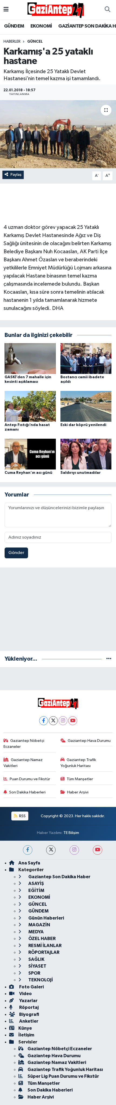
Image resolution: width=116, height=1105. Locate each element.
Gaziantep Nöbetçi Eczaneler (24, 744)
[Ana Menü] (6, 9)
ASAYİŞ (36, 883)
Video (25, 993)
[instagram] (74, 850)
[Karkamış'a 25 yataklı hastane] (58, 134)
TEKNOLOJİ (40, 980)
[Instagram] (63, 720)
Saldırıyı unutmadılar (80, 473)
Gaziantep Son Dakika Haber (59, 876)
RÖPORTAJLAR (43, 952)
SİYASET (37, 966)
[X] (53, 720)
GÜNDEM (14, 26)
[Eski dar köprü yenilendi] (86, 406)
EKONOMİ (41, 26)
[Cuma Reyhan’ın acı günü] (30, 454)
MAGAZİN (39, 924)
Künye (25, 1028)
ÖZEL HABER (42, 938)
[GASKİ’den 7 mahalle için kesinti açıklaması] (30, 358)
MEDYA (36, 932)
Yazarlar (27, 1000)
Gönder (16, 552)
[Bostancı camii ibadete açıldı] (86, 358)
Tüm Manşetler (80, 779)
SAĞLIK (36, 959)
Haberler (12, 41)
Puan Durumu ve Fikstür (30, 779)
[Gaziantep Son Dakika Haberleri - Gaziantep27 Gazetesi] (55, 9)
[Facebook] (43, 720)
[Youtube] (72, 720)
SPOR (34, 973)
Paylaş (16, 175)
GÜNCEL (35, 41)
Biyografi (28, 1014)
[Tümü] (108, 659)
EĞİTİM (36, 890)
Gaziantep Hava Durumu (89, 741)
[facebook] (27, 850)
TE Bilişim (71, 833)
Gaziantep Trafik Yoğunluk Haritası (78, 763)
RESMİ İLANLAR (45, 945)
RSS (22, 816)
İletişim (26, 1035)
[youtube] (97, 850)
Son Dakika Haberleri (27, 792)
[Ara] (107, 9)
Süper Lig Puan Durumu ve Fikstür (63, 1076)
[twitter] (51, 850)
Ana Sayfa (29, 863)
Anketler (28, 1021)
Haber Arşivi (77, 792)
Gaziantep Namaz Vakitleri (23, 763)
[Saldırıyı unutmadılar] (86, 454)
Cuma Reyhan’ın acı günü (28, 473)
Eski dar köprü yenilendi (83, 425)
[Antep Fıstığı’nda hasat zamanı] (30, 406)
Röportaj (28, 1007)
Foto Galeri (31, 987)
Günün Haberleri (46, 918)
